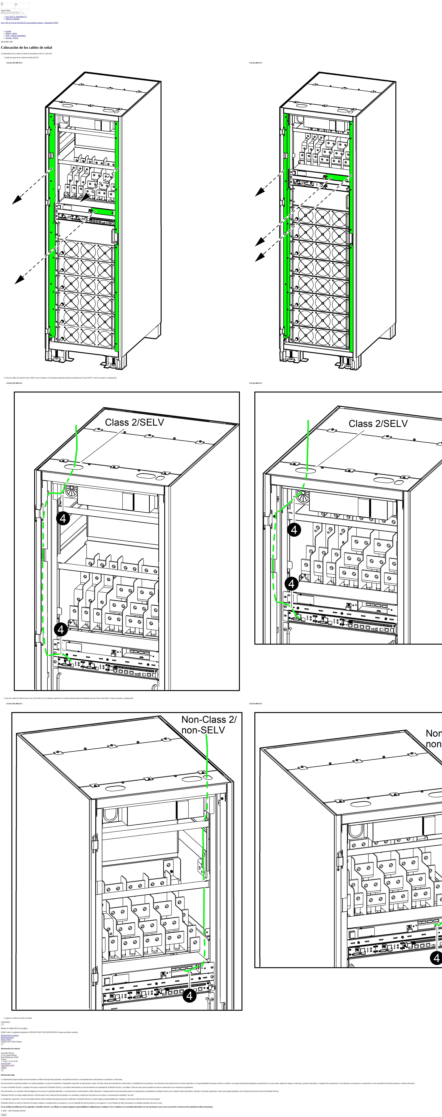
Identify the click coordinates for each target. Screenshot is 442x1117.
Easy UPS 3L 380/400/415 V (16, 17)
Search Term (5, 10)
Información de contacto (10, 1035)
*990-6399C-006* (7, 1065)
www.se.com (5, 1063)
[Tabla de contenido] (2, 25)
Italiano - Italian (11, 33)
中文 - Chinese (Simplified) (16, 36)
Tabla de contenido (12, 19)
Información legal (7, 1037)
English (8, 31)
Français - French (12, 38)
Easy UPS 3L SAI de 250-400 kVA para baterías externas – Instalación (27, 23)
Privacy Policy (6, 1040)
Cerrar (4, 1068)
